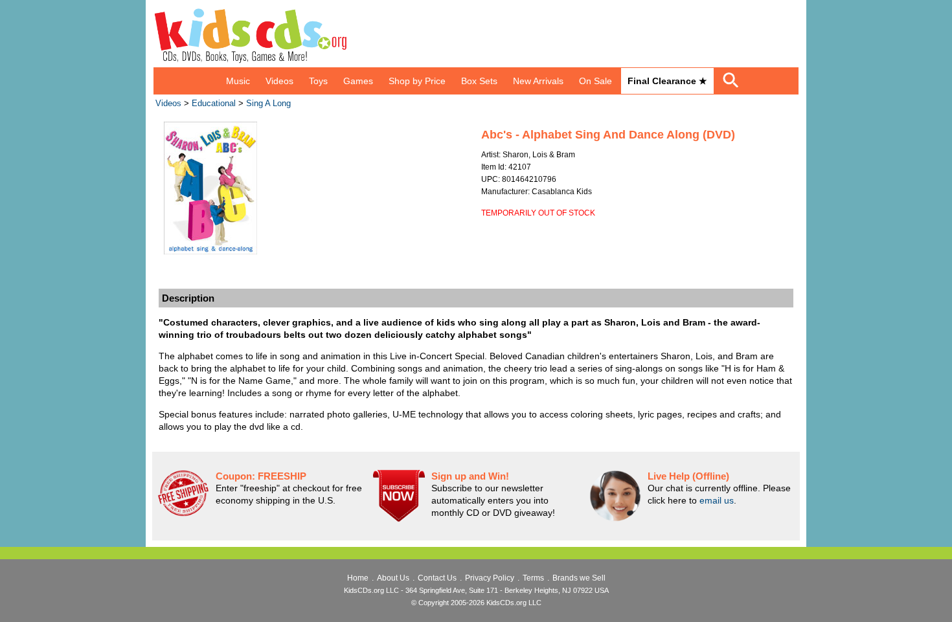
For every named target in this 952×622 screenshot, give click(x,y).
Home (357, 578)
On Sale (595, 81)
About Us (393, 578)
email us (716, 500)
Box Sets (479, 81)
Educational (214, 103)
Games (358, 81)
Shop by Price (417, 81)
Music (238, 81)
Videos (279, 81)
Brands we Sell (579, 578)
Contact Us (437, 578)
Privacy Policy (489, 578)
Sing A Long (268, 103)
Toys (318, 81)
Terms (533, 578)
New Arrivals (538, 81)
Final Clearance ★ (667, 81)
